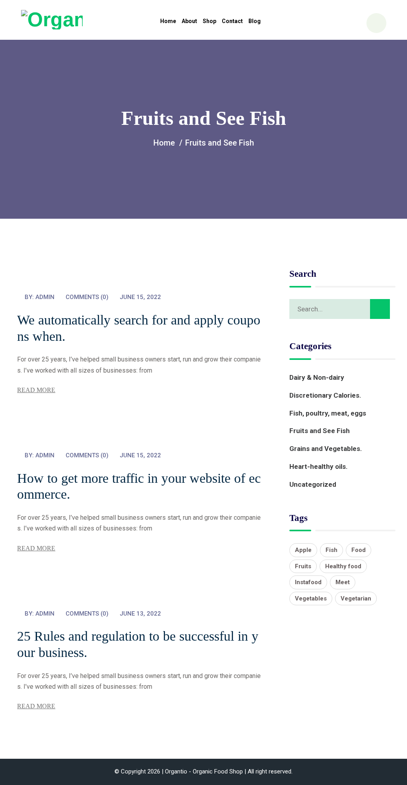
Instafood (308, 582)
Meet (342, 582)
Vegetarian (356, 598)
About (189, 21)
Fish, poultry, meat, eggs (327, 413)
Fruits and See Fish (319, 431)
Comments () (87, 297)
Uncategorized (312, 484)
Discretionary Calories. (325, 395)
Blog (254, 21)
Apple (303, 550)
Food (358, 550)
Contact (232, 21)
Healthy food (343, 566)
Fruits (303, 566)
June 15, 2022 (140, 297)
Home (168, 21)
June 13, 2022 (140, 613)
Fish (331, 550)
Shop (209, 21)
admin (44, 297)
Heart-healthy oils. (318, 466)
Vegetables (311, 598)
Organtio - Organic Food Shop (204, 771)
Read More (36, 390)
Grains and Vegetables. (325, 449)
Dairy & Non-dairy (316, 377)
